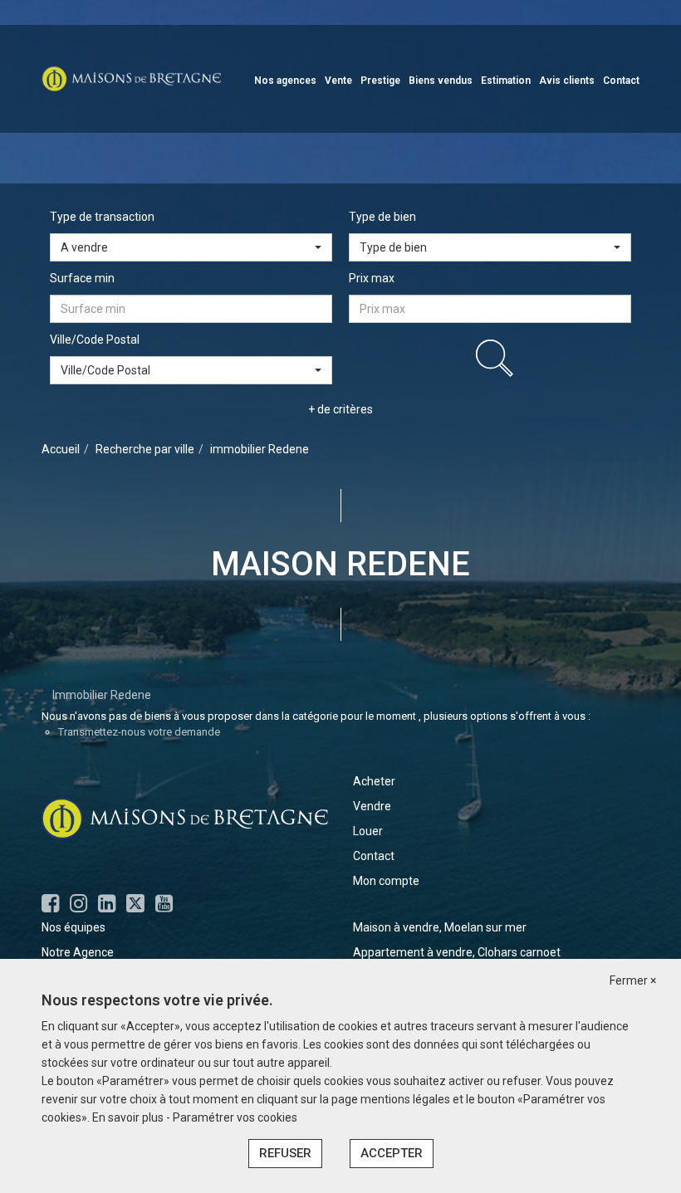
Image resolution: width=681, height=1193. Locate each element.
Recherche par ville (145, 449)
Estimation (506, 80)
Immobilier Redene (101, 695)
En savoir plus (129, 1117)
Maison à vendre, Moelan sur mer (440, 927)
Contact (621, 80)
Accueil (61, 449)
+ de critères (340, 409)
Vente (338, 80)
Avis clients (567, 80)
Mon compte (386, 880)
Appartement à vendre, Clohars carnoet (457, 952)
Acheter (374, 781)
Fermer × (633, 980)
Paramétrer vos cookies (235, 1117)
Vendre (372, 806)
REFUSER (285, 1153)
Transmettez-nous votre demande (139, 732)
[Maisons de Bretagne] (131, 78)
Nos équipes (73, 927)
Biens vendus (441, 80)
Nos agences (285, 80)
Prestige (380, 80)
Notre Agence (78, 952)
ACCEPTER (391, 1153)
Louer (368, 831)
